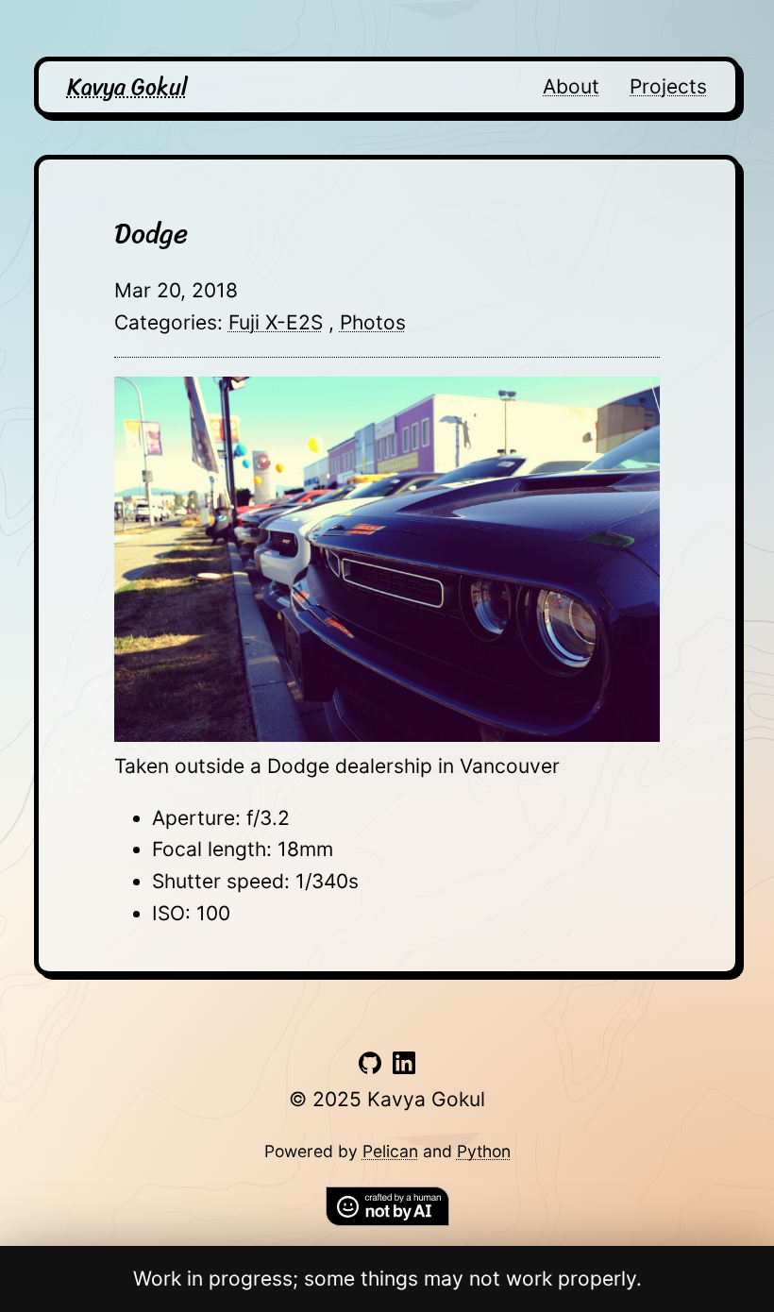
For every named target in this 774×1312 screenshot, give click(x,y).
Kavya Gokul (127, 87)
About (571, 86)
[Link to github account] (370, 1067)
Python (484, 1151)
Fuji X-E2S (275, 322)
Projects (668, 86)
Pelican (390, 1151)
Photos (373, 322)
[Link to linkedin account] (404, 1067)
